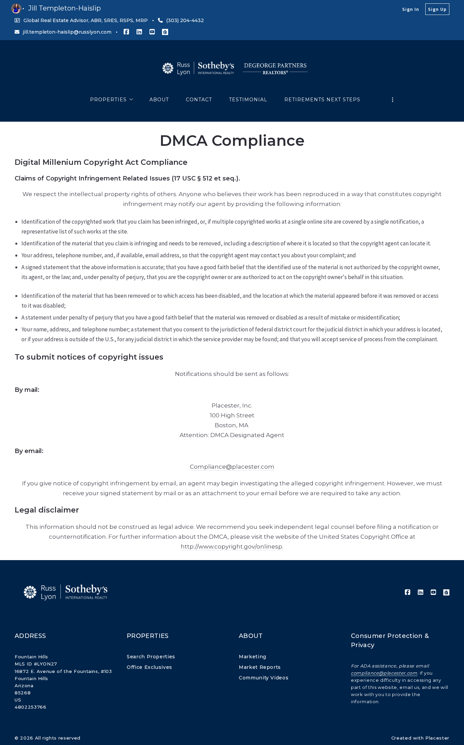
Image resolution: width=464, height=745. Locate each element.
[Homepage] (232, 69)
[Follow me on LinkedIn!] (139, 32)
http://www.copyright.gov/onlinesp (231, 546)
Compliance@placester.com (232, 466)
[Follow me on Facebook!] (126, 32)
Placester (437, 738)
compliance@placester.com (384, 673)
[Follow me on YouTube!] (152, 32)
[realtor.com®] (165, 32)
